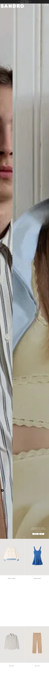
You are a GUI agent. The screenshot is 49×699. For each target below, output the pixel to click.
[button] (40, 5)
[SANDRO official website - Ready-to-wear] (12, 5)
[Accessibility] (2, 490)
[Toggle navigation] (47, 5)
